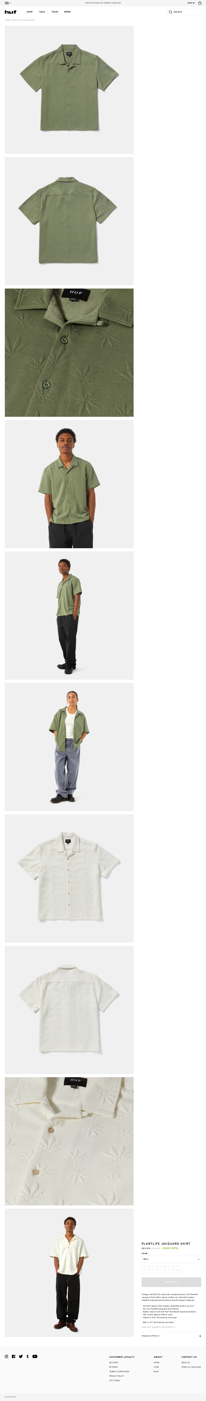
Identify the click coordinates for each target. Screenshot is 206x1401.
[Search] (170, 12)
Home (7, 20)
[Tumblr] (28, 1356)
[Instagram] (6, 1356)
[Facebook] (13, 1356)
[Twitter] (21, 1356)
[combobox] (186, 12)
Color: (145, 1253)
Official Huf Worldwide (12, 12)
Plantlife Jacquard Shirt (23, 20)
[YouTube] (35, 1356)
